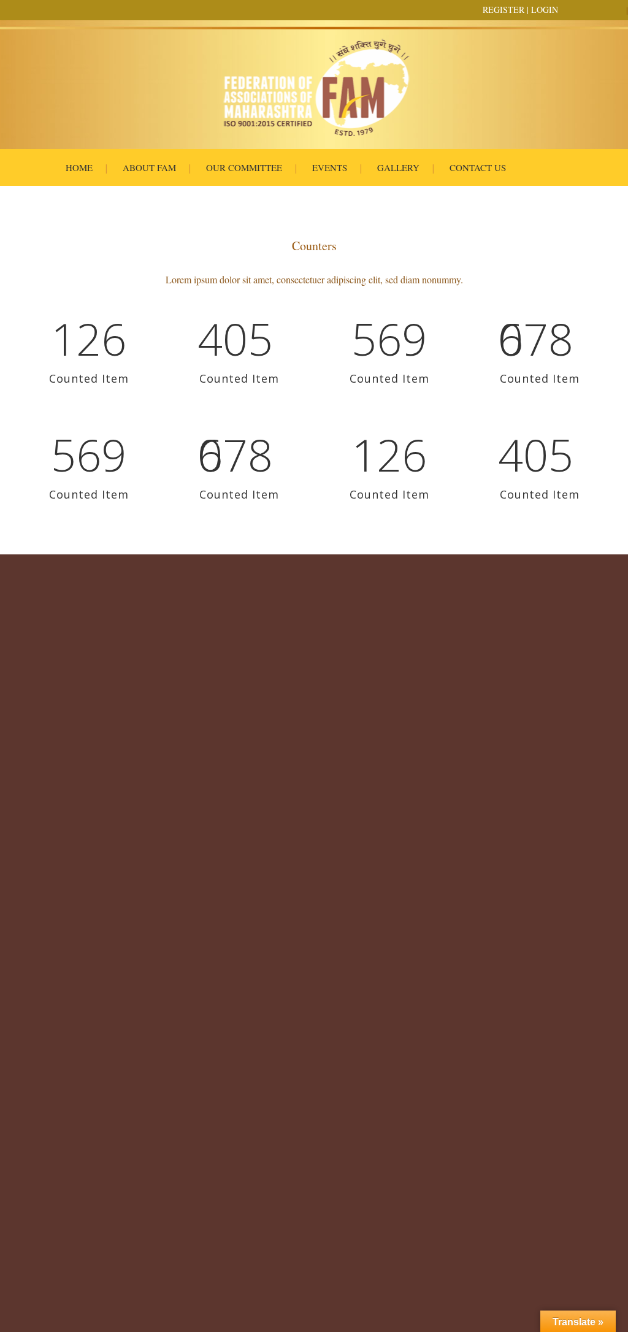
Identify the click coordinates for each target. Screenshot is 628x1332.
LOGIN (544, 9)
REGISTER (503, 9)
